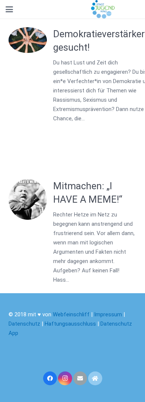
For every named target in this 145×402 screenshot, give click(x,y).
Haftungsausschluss (71, 323)
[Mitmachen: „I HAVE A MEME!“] (28, 199)
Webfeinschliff (71, 314)
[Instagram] (65, 378)
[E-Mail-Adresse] (80, 378)
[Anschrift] (95, 378)
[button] (9, 9)
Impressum (108, 314)
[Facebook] (50, 378)
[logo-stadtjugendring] (103, 9)
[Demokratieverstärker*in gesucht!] (28, 40)
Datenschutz (24, 323)
